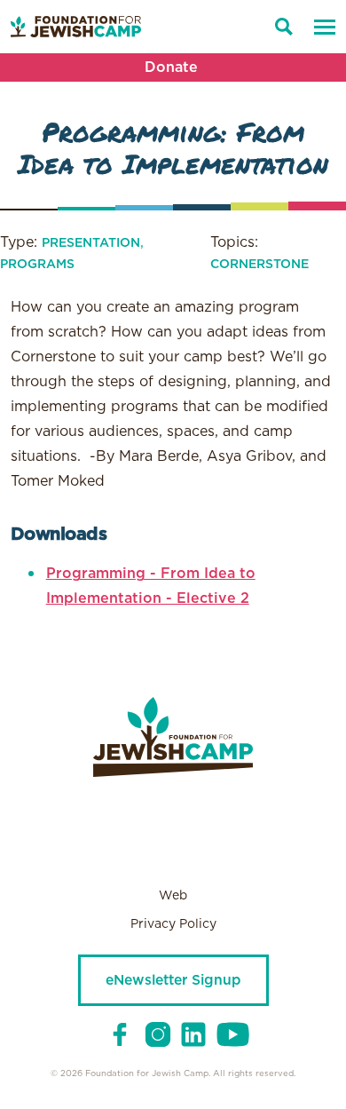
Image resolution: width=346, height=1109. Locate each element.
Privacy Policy (173, 924)
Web (173, 896)
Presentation (91, 243)
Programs (37, 264)
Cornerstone (259, 264)
